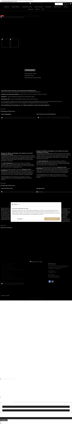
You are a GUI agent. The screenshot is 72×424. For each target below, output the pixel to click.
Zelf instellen (19, 218)
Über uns (30, 9)
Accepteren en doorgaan (52, 218)
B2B (43, 9)
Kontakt (37, 9)
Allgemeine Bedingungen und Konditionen (12, 269)
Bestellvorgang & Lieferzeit (8, 263)
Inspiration (48, 6)
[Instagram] (52, 281)
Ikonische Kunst (39, 12)
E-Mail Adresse (7, 416)
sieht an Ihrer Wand (54, 85)
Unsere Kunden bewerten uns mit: (62, 1)
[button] (36, 423)
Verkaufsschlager (27, 6)
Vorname (4, 404)
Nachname (5, 408)
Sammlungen (15, 6)
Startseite (6, 6)
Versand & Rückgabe (6, 265)
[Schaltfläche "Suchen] (64, 4)
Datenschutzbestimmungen (8, 267)
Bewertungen (38, 6)
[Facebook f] (49, 281)
